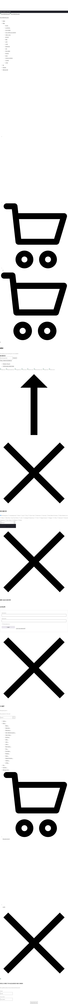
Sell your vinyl (5, 69)
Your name (2, 996)
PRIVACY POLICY (6, 363)
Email (1, 991)
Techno (7, 60)
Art (3, 65)
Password (4, 618)
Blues (6, 25)
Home (4, 21)
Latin (6, 44)
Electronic (8, 30)
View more (8, 526)
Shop (4, 23)
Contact (4, 67)
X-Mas (6, 62)
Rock (6, 55)
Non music (7, 46)
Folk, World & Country (10, 32)
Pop (6, 48)
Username (4, 613)
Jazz (6, 41)
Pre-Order (7, 51)
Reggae (7, 53)
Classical (7, 27)
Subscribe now (34, 1002)
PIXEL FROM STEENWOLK (6, 360)
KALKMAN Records (4, 17)
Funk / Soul (8, 34)
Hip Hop (7, 37)
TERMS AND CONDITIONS (8, 366)
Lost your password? (20, 628)
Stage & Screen (9, 58)
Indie (6, 39)
